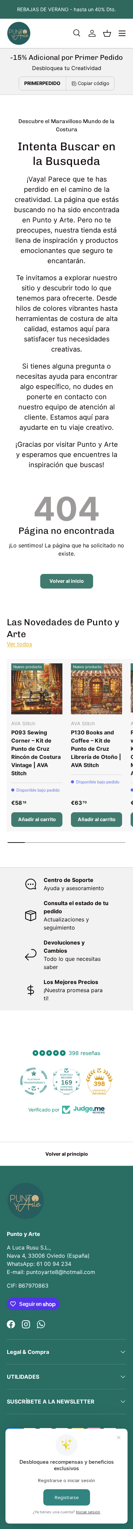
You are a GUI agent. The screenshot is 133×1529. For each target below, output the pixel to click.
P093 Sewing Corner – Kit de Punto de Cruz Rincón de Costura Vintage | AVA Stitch (36, 753)
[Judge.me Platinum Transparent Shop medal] (33, 1081)
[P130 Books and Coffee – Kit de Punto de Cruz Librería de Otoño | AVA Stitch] (96, 688)
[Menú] (122, 33)
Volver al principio (66, 1154)
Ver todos (19, 644)
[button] (107, 33)
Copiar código (93, 83)
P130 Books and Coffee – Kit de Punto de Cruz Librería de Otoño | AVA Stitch (96, 748)
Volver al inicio (66, 581)
